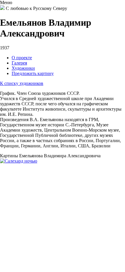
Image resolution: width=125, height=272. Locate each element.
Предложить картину (33, 73)
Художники (23, 68)
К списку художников (21, 83)
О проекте (22, 57)
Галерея (19, 62)
